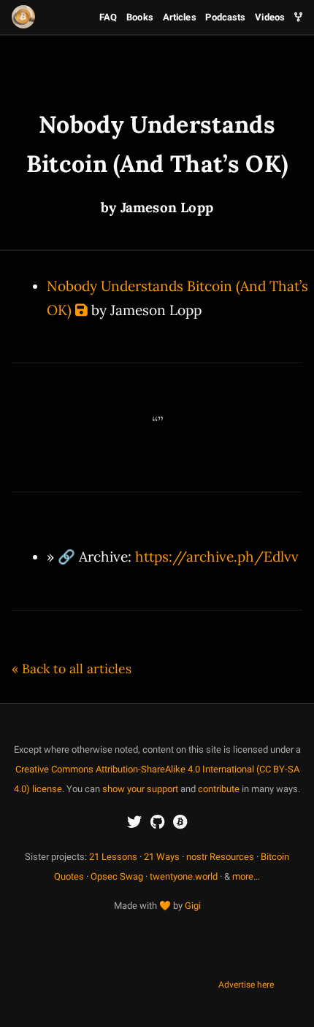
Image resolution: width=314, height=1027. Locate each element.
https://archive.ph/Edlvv (217, 556)
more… (246, 876)
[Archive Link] (81, 310)
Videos (270, 17)
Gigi (193, 905)
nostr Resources (220, 856)
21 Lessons (113, 856)
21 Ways (162, 856)
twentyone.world (184, 876)
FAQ (108, 17)
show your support (140, 788)
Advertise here (246, 985)
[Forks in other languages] (298, 17)
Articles (179, 17)
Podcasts (225, 17)
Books (139, 17)
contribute (219, 788)
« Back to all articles (71, 668)
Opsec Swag (117, 876)
